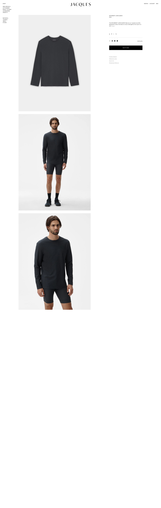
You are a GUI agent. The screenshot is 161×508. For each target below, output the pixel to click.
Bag (157, 3)
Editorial (5, 18)
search (146, 3)
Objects (5, 12)
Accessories (6, 11)
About (4, 21)
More (113, 26)
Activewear (6, 8)
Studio (5, 22)
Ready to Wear (7, 9)
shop (4, 3)
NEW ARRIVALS (6, 6)
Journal (5, 19)
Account (152, 3)
